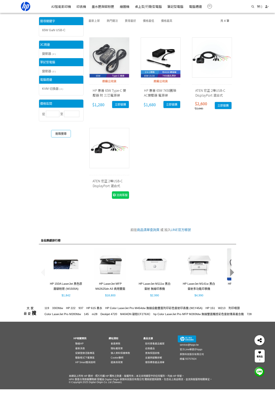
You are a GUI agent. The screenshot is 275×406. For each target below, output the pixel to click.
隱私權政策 (117, 348)
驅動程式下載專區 (85, 357)
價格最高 (166, 20)
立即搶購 (120, 104)
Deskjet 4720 (108, 314)
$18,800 (110, 295)
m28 (94, 314)
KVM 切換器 (52, 88)
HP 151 (210, 308)
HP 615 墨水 (94, 308)
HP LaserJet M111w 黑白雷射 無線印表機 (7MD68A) (155, 288)
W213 (221, 308)
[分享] (259, 340)
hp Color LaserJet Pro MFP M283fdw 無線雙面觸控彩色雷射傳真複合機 (198, 314)
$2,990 (154, 295)
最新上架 (94, 20)
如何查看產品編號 (154, 343)
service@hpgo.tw (189, 344)
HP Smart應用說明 (85, 362)
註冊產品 (150, 348)
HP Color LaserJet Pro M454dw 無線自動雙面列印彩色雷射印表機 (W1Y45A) (154, 308)
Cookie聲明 (117, 357)
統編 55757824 (188, 359)
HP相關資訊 (80, 338)
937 (81, 308)
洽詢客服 (122, 195)
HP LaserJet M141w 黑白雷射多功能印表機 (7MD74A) (199, 288)
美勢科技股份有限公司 (192, 354)
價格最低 (148, 20)
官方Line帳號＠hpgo (191, 349)
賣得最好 (130, 20)
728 (249, 314)
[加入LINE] (259, 371)
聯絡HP (79, 343)
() (261, 6)
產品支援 (148, 338)
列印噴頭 (234, 308)
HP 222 (70, 308)
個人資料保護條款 (120, 353)
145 (86, 314)
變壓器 (49, 53)
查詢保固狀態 (152, 353)
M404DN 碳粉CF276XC (135, 314)
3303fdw (57, 308)
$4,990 (198, 295)
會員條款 (115, 343)
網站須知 (113, 338)
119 (46, 308)
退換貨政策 (117, 362)
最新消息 (80, 348)
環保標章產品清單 (154, 362)
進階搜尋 (61, 133)
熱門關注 (112, 20)
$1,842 (66, 295)
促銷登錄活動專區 (85, 353)
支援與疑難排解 (153, 357)
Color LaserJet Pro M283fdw (62, 314)
